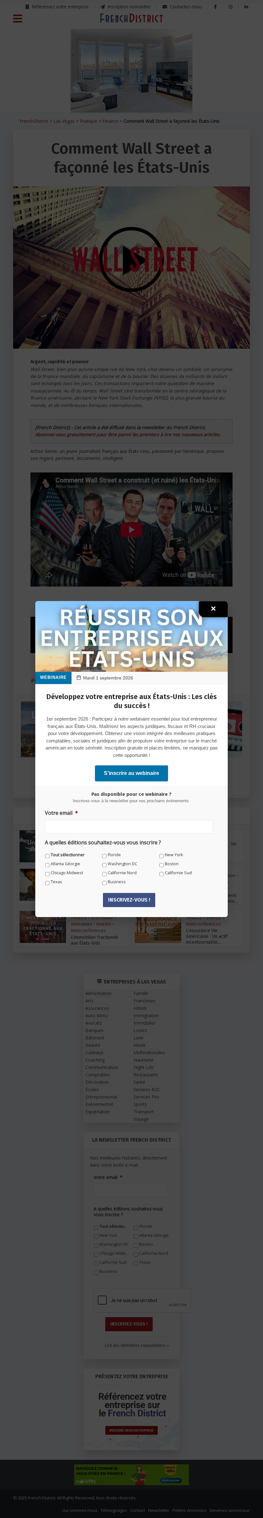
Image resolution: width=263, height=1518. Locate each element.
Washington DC (122, 864)
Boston (172, 864)
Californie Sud (178, 873)
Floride (114, 855)
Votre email (61, 813)
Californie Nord (122, 873)
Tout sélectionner (68, 855)
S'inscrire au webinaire (131, 773)
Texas (56, 882)
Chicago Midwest (67, 873)
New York (174, 855)
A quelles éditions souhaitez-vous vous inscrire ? (103, 842)
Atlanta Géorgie (65, 864)
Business (117, 882)
